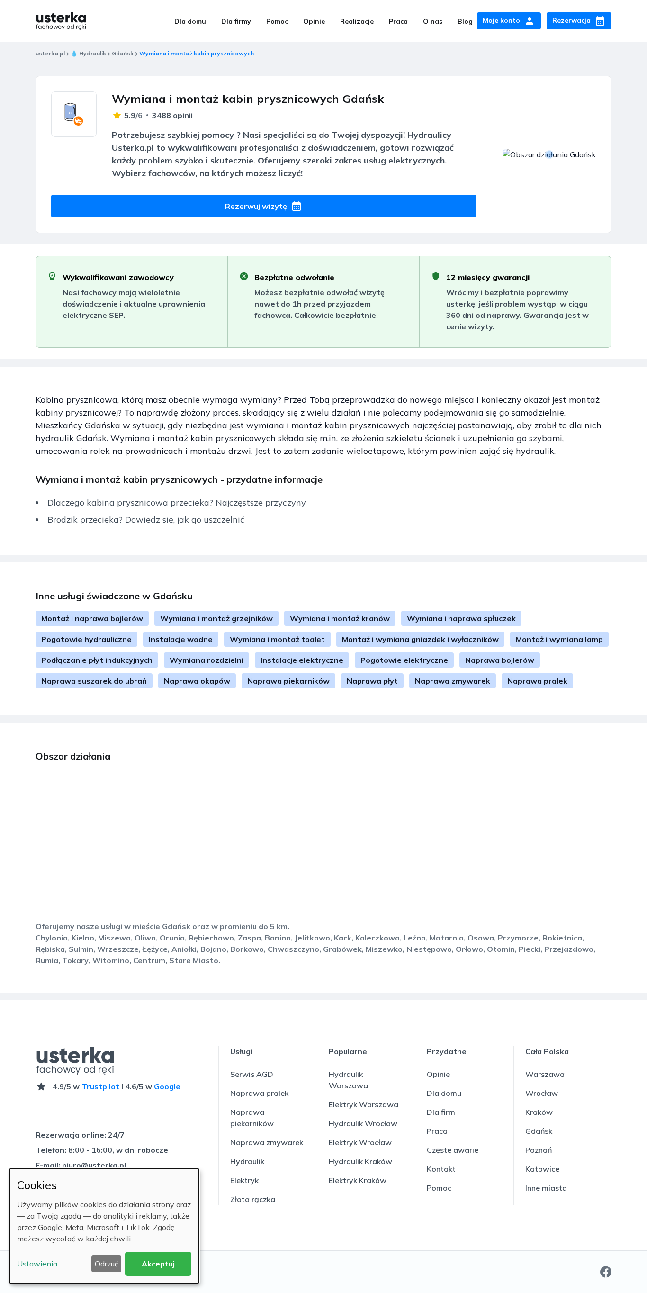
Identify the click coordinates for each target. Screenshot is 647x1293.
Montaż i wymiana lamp (559, 639)
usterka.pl (50, 53)
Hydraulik (247, 1161)
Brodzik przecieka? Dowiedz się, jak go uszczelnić (145, 519)
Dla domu (190, 21)
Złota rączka (252, 1199)
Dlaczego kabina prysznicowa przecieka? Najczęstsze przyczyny (176, 502)
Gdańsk (123, 53)
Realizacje (357, 21)
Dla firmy (236, 21)
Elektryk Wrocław (360, 1142)
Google (167, 1086)
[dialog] (104, 1226)
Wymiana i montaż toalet (277, 639)
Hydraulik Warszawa (348, 1079)
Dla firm (441, 1112)
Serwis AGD (251, 1074)
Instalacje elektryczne (302, 660)
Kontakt (441, 1169)
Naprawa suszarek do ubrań (94, 681)
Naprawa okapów (197, 681)
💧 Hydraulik (88, 53)
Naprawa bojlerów (499, 660)
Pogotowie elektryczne (404, 660)
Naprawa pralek (537, 681)
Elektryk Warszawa (363, 1104)
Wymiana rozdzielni (206, 660)
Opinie (314, 21)
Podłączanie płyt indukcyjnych (97, 660)
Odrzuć (106, 1263)
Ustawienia (37, 1263)
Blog (465, 21)
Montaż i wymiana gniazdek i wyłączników (420, 639)
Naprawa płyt (372, 681)
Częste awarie (452, 1150)
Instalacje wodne (181, 639)
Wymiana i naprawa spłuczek (461, 618)
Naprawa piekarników (288, 681)
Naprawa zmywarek (452, 681)
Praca (398, 21)
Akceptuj (158, 1263)
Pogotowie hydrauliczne (86, 639)
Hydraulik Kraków (360, 1161)
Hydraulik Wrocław (363, 1123)
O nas (432, 21)
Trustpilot (100, 1086)
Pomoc (277, 21)
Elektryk (244, 1180)
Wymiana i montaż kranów (340, 618)
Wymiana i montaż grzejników (216, 618)
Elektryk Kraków (357, 1180)
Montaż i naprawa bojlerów (92, 618)
